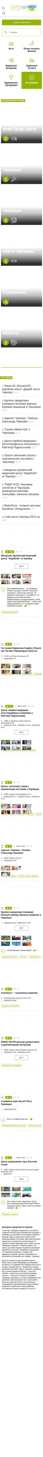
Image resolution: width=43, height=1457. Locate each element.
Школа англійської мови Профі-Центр (19, 126)
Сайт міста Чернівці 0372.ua (22, 516)
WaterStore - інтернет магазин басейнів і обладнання (21, 507)
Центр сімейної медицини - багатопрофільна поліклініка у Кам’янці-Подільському (21, 444)
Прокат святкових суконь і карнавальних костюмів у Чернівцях (19, 161)
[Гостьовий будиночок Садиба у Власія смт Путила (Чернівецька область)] (33, 360)
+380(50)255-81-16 (10, 797)
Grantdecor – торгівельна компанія (19, 992)
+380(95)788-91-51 (10, 659)
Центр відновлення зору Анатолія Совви (19, 1163)
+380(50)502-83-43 (23, 1052)
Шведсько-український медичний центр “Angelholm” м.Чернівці (19, 473)
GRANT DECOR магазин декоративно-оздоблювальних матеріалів (20, 1043)
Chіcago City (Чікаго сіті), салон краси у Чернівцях (20, 206)
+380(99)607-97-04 (10, 861)
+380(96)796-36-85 (10, 725)
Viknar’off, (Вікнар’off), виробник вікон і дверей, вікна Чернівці (21, 389)
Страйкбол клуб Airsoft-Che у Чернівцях (16, 1102)
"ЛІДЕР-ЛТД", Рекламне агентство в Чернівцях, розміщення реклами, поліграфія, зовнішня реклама (20, 489)
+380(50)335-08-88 (10, 1000)
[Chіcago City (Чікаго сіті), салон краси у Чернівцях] (21, 360)
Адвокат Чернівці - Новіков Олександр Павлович (20, 420)
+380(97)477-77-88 (23, 923)
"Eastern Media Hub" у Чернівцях (16, 431)
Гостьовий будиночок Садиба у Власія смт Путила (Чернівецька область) (21, 325)
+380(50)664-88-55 (10, 1109)
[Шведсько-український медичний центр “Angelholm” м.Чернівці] (10, 360)
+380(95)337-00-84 (10, 923)
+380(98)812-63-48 (23, 725)
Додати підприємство (22, 22)
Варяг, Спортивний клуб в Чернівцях (20, 249)
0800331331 (8, 1174)
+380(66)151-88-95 (23, 797)
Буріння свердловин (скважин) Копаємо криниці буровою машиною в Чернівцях (21, 404)
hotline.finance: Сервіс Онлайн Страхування (16, 288)
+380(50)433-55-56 (10, 1052)
